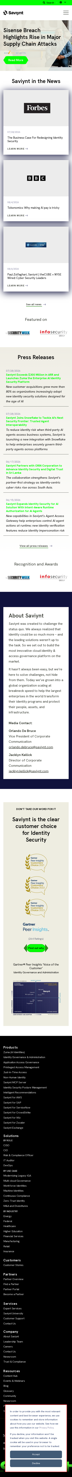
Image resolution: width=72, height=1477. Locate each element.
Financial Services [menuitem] (13, 1236)
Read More (15, 60)
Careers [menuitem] (8, 1346)
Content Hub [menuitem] (10, 1376)
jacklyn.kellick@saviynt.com (29, 771)
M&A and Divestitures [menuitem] (15, 1206)
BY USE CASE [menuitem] (10, 1170)
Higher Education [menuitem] (13, 1231)
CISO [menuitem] (6, 1145)
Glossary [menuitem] (8, 1391)
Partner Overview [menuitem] (13, 1279)
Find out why (36, 948)
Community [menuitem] (9, 1396)
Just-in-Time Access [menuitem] (15, 1072)
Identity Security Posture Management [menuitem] (25, 1087)
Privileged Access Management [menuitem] (21, 1067)
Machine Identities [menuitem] (13, 1190)
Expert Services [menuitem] (12, 1308)
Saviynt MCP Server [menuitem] (14, 1082)
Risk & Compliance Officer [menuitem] (18, 1155)
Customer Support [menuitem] (13, 1318)
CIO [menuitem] (5, 1150)
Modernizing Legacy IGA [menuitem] (17, 1175)
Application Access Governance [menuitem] (21, 1062)
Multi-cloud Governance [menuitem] (16, 1180)
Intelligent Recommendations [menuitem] (19, 1092)
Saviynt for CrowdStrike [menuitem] (17, 1112)
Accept (36, 1454)
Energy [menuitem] (7, 1216)
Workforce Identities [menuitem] (15, 1185)
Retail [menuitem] (6, 1246)
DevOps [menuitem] (8, 1165)
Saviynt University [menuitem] (13, 1313)
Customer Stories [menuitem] (13, 1265)
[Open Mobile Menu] (66, 13)
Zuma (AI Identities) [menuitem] (14, 1052)
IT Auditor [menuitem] (9, 1160)
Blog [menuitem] (6, 1386)
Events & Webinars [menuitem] (14, 1381)
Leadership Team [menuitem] (13, 1341)
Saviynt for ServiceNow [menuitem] (16, 1107)
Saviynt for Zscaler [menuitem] (14, 1122)
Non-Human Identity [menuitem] (14, 1077)
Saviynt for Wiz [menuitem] (12, 1117)
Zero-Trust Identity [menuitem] (14, 1201)
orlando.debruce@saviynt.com (31, 747)
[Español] (63, 2)
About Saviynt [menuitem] (11, 1336)
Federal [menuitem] (7, 1221)
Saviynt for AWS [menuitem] (12, 1097)
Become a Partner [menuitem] (13, 1294)
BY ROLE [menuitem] (8, 1140)
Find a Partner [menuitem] (11, 1284)
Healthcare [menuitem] (9, 1226)
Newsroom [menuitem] (9, 1356)
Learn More (16, 148)
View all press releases (34, 546)
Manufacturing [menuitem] (11, 1241)
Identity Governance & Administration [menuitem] (24, 1057)
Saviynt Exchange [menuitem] (13, 1127)
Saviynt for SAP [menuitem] (12, 1102)
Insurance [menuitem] (8, 1251)
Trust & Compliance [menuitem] (14, 1361)
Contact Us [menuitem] (9, 1323)
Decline (36, 1463)
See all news (34, 304)
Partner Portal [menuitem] (11, 1289)
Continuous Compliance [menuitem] (16, 1196)
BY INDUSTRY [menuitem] (10, 1211)
